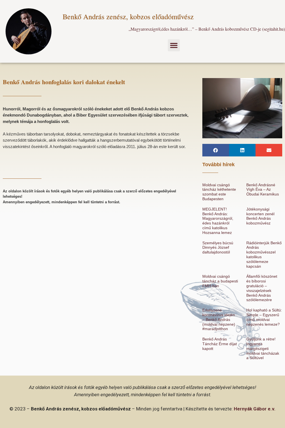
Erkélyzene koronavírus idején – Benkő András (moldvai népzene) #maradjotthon (218, 319)
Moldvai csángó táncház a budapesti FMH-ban (220, 281)
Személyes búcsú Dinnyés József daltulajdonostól (217, 248)
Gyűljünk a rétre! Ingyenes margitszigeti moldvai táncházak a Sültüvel (262, 348)
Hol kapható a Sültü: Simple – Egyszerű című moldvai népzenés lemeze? (264, 317)
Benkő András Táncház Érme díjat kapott (219, 344)
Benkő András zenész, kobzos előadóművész (128, 16)
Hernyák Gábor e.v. (255, 409)
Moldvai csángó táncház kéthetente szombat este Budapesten (219, 192)
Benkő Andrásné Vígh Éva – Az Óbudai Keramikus (262, 190)
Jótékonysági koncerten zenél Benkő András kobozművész (260, 216)
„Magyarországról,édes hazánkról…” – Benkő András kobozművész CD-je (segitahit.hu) (207, 29)
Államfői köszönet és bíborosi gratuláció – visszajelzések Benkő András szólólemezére (261, 288)
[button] (174, 45)
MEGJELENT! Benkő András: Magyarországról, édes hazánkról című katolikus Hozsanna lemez (217, 221)
